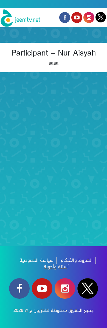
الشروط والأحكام (77, 260)
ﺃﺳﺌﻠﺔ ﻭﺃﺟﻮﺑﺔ (56, 267)
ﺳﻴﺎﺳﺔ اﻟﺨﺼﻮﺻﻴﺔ (36, 260)
